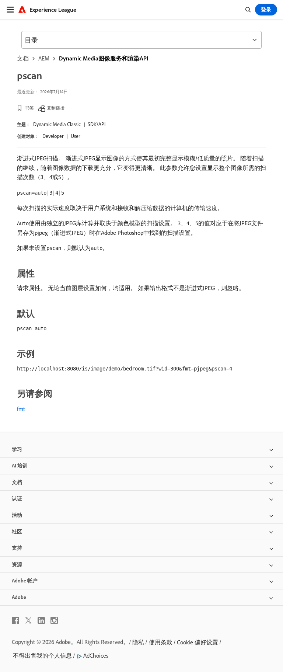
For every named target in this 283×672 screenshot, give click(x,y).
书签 (29, 108)
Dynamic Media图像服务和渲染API (103, 58)
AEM (43, 58)
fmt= (22, 408)
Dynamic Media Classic (57, 124)
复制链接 (55, 108)
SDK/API (96, 124)
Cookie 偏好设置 (197, 642)
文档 (23, 58)
